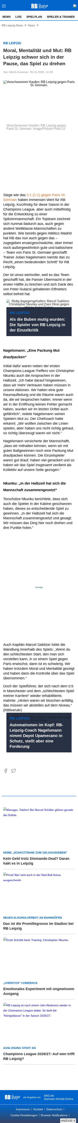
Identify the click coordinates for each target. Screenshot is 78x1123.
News (6, 16)
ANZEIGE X (68, 1120)
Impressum (23, 1109)
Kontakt (38, 1109)
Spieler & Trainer (61, 16)
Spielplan (34, 16)
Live (18, 16)
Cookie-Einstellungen (24, 1115)
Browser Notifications (54, 1115)
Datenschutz (54, 1109)
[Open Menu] (4, 7)
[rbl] (12, 1097)
